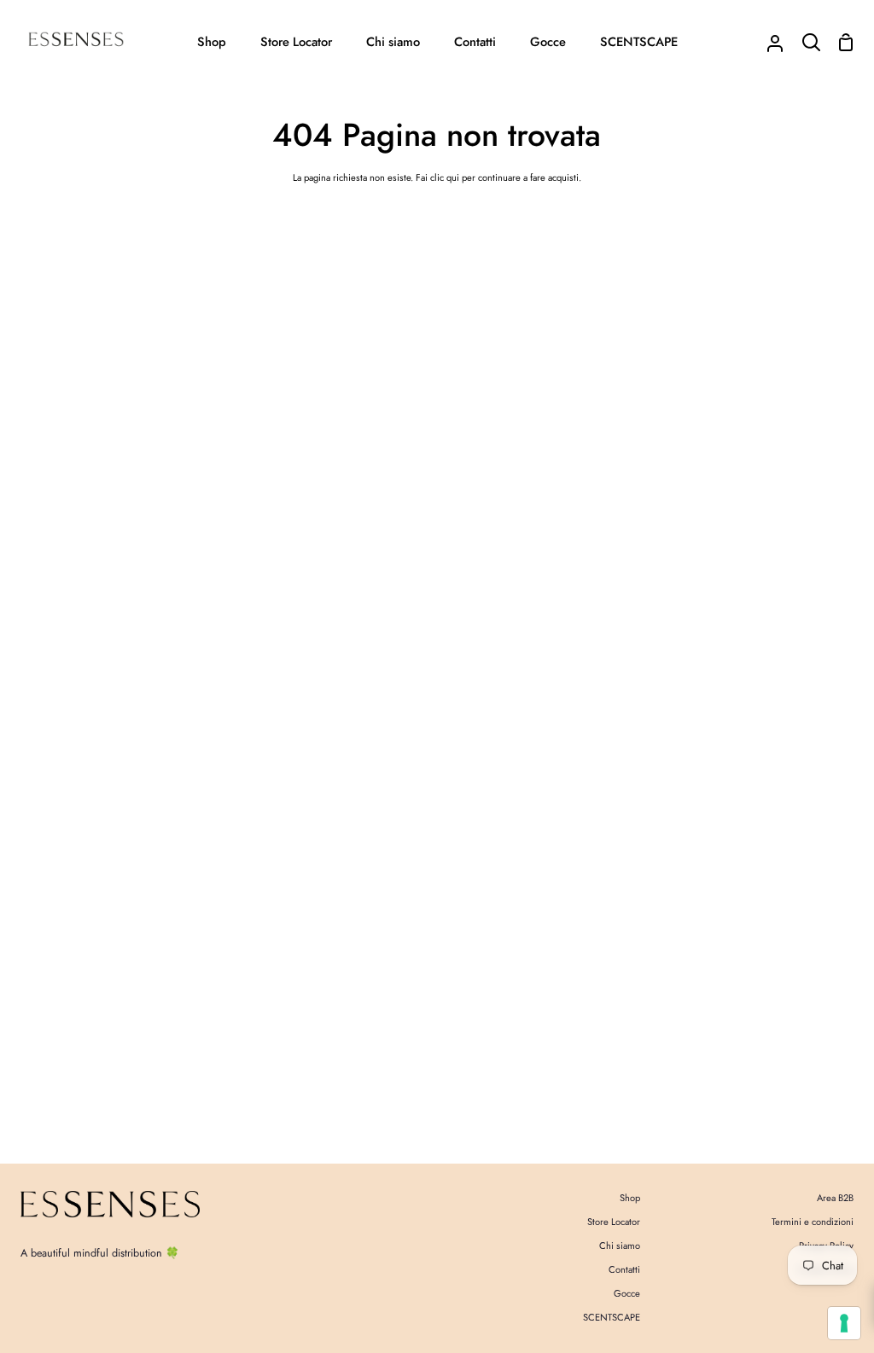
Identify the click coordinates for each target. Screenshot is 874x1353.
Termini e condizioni (813, 1221)
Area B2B (835, 1198)
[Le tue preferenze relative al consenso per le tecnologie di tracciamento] (844, 1323)
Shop (630, 1198)
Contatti (624, 1269)
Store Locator (613, 1221)
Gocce (627, 1293)
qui (452, 177)
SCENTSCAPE (611, 1317)
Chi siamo (619, 1245)
